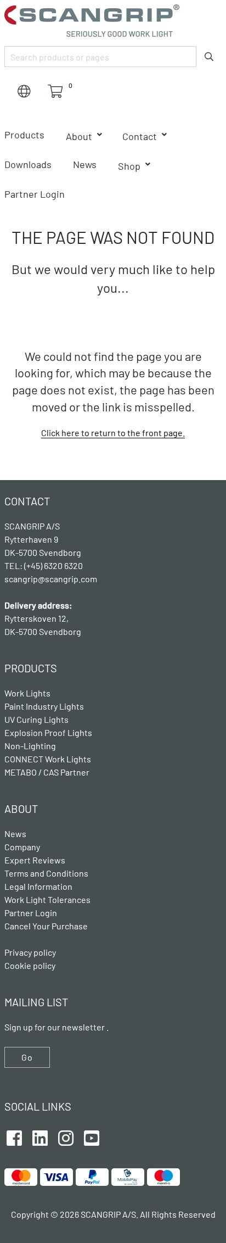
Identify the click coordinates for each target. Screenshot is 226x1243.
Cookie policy (29, 965)
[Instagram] (66, 1136)
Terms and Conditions (46, 873)
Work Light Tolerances (47, 899)
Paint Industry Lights (44, 706)
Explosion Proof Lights (48, 732)
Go (27, 1057)
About (79, 136)
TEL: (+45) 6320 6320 (44, 565)
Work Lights (27, 693)
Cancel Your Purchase (46, 926)
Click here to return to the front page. (113, 432)
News (85, 164)
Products (24, 135)
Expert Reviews (34, 860)
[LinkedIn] (40, 1136)
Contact (139, 136)
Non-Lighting (30, 745)
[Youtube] (91, 1136)
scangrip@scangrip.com (50, 578)
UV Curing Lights (36, 719)
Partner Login (34, 194)
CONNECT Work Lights (47, 759)
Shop (129, 166)
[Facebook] (14, 1136)
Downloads (28, 164)
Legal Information (38, 886)
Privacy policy (30, 952)
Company (22, 846)
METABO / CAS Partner (46, 772)
